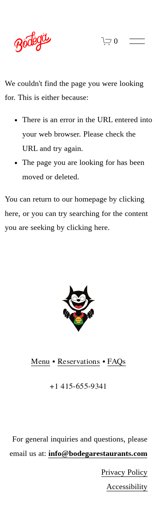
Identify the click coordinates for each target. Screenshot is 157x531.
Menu (40, 361)
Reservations (79, 361)
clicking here (87, 227)
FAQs (116, 361)
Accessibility (126, 486)
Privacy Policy (124, 472)
